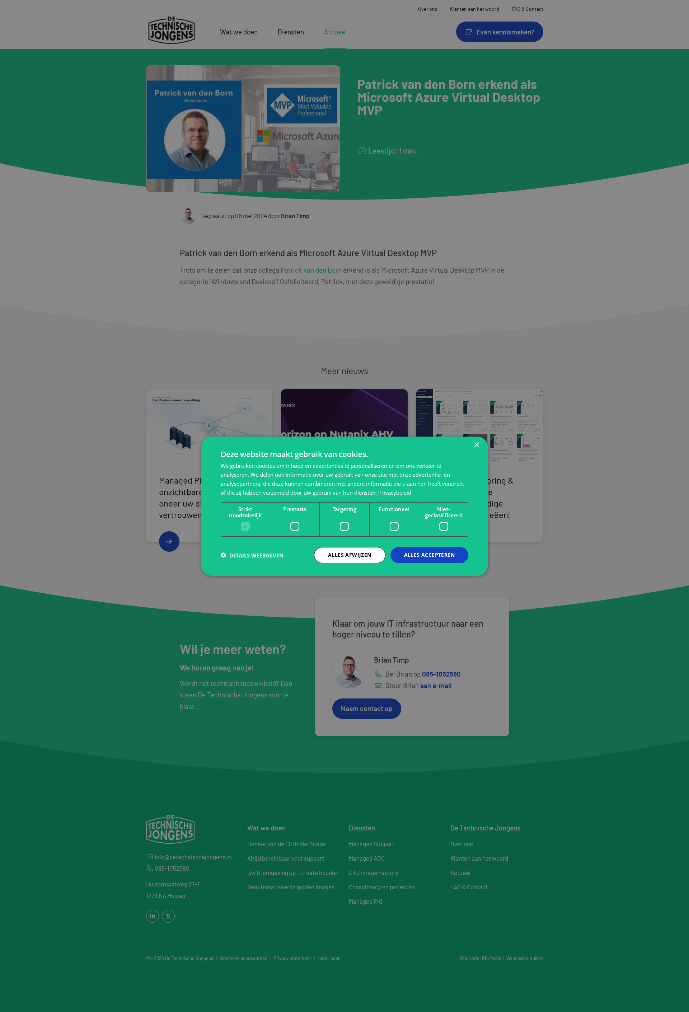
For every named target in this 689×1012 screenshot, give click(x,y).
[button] (252, 555)
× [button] (476, 444)
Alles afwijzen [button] (349, 554)
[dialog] (344, 505)
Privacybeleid (394, 492)
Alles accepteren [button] (429, 554)
